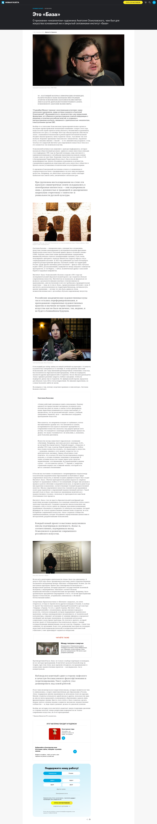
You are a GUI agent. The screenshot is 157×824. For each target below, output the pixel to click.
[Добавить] (154, 2)
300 (71, 785)
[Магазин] (146, 2)
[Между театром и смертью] (63, 645)
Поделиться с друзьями (60, 806)
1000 (70, 780)
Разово (71, 773)
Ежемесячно (52, 773)
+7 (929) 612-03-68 (52, 813)
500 (52, 785)
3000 (51, 780)
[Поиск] (150, 2)
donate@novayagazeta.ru (66, 811)
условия (72, 798)
